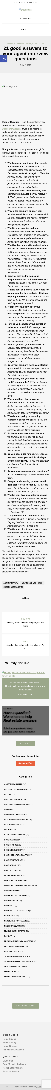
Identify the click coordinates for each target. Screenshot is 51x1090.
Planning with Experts (14, 931)
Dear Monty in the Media (14, 1064)
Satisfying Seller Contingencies (19, 961)
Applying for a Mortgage (16, 789)
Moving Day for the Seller (16, 911)
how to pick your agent (32, 583)
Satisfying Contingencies (16, 956)
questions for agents (13, 587)
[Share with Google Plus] (28, 604)
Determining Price (12, 825)
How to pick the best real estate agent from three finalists (25, 688)
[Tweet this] (23, 604)
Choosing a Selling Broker (19, 44)
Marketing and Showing (15, 896)
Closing (8, 809)
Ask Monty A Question (25, 2)
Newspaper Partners (13, 1068)
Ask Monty (25, 743)
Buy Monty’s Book (25, 1006)
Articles (8, 794)
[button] (3, 58)
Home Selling (38, 44)
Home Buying (10, 840)
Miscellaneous (11, 901)
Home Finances (11, 845)
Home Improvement (13, 850)
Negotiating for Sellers (15, 921)
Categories (8, 1061)
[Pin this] (32, 604)
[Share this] (19, 604)
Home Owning (10, 865)
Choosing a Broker (18, 682)
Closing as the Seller (14, 815)
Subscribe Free (25, 763)
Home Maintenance (13, 860)
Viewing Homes (11, 972)
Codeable (41, 1087)
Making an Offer (12, 891)
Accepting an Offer (13, 784)
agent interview (10, 583)
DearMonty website (11, 129)
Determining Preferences (16, 820)
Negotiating (9, 916)
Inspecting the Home (13, 880)
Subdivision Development (16, 966)
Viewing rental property (15, 977)
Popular (8, 936)
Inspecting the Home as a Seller (19, 885)
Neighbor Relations (13, 926)
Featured (8, 830)
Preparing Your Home (14, 946)
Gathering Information (15, 835)
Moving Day (9, 906)
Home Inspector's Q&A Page (17, 855)
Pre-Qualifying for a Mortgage (18, 941)
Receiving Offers (12, 951)
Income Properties (13, 875)
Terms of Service (11, 1071)
